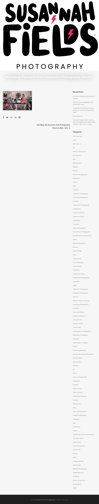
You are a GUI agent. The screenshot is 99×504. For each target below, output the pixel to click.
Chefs (74, 186)
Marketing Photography (80, 335)
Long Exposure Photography (82, 331)
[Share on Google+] (11, 117)
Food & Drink (77, 259)
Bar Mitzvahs (77, 155)
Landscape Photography (80, 304)
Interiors (75, 297)
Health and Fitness (79, 274)
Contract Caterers (78, 213)
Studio (75, 430)
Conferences (77, 209)
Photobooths (77, 362)
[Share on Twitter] (7, 117)
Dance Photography (79, 228)
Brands (75, 171)
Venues (75, 453)
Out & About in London (80, 343)
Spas (74, 423)
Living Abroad (77, 320)
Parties (75, 346)
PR (73, 369)
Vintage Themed (78, 461)
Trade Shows (77, 442)
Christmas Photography (80, 197)
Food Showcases (78, 262)
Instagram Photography (80, 293)
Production (76, 381)
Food (74, 255)
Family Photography (79, 243)
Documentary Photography (81, 232)
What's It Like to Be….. (80, 480)
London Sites (77, 327)
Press (74, 373)
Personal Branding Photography (83, 354)
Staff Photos (76, 427)
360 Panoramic (77, 136)
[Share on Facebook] (3, 117)
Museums (76, 339)
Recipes (75, 400)
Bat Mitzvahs (77, 163)
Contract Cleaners (78, 216)
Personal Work (77, 358)
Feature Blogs (77, 251)
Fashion (75, 247)
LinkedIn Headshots (79, 316)
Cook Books (76, 220)
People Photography (79, 350)
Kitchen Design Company (81, 301)
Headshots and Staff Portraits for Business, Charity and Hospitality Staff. (83, 110)
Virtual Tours (77, 465)
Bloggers (75, 167)
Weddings (76, 476)
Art (74, 148)
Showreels (76, 419)
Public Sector (77, 388)
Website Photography (80, 469)
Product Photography (79, 377)
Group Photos (77, 266)
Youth (75, 488)
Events (75, 239)
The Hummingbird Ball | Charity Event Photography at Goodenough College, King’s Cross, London (84, 122)
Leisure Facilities (78, 312)
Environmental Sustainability (82, 236)
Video (74, 457)
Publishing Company (79, 396)
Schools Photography (79, 415)
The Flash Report (78, 438)
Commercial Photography (81, 205)
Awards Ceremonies (79, 151)
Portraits (75, 366)
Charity (75, 182)
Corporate (76, 224)
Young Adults (77, 484)
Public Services (77, 392)
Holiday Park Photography (81, 278)
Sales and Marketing (79, 411)
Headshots (76, 270)
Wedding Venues (78, 473)
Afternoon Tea (77, 144)
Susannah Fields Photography (45, 500)
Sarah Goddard (78, 116)
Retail (74, 408)
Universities (76, 450)
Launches (76, 308)
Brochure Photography (80, 174)
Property (75, 385)
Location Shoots (78, 324)
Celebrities (76, 178)
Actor (74, 140)
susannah (56, 81)
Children (75, 190)
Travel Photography (79, 446)
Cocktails (76, 201)
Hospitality (76, 281)
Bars (74, 159)
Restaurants (77, 404)
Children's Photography (80, 194)
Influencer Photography (80, 289)
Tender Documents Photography (83, 434)
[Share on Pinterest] (20, 117)
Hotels (75, 285)
